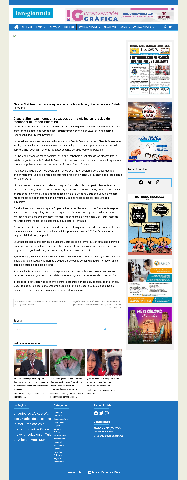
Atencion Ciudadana (89, 27)
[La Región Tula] (16, 26)
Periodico (58, 452)
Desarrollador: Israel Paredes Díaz (93, 472)
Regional (41, 27)
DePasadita (59, 422)
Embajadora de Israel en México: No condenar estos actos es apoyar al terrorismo (40, 303)
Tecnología (110, 27)
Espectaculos (60, 435)
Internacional (59, 439)
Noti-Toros (59, 445)
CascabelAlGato (61, 419)
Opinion (124, 27)
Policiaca (27, 27)
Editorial (57, 429)
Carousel (58, 416)
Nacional (69, 27)
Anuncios (58, 412)
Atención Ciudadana (143, 27)
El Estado (55, 27)
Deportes (58, 425)
